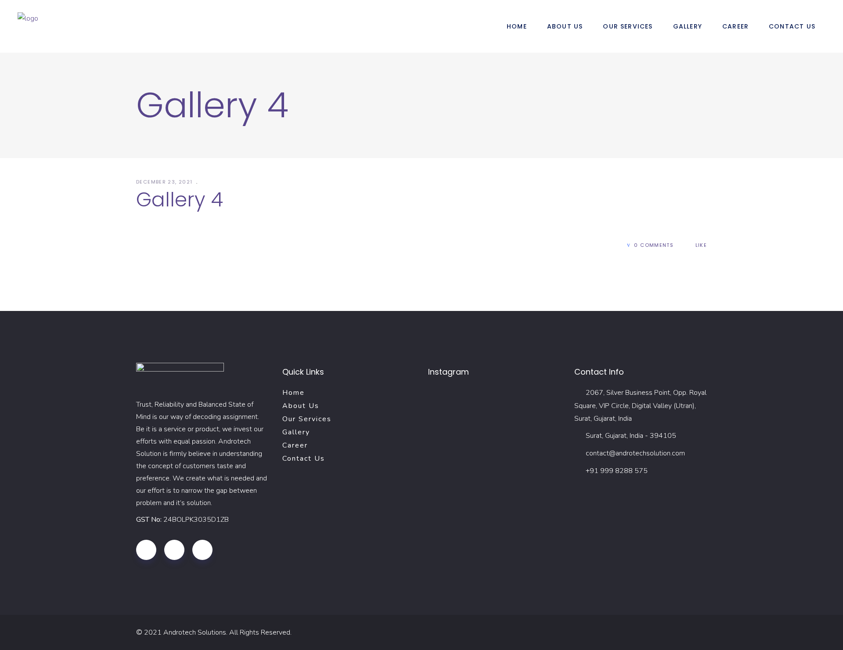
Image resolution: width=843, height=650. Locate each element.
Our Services (306, 419)
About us (300, 406)
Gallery (296, 432)
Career (295, 445)
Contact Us (303, 458)
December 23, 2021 (165, 181)
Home (293, 392)
